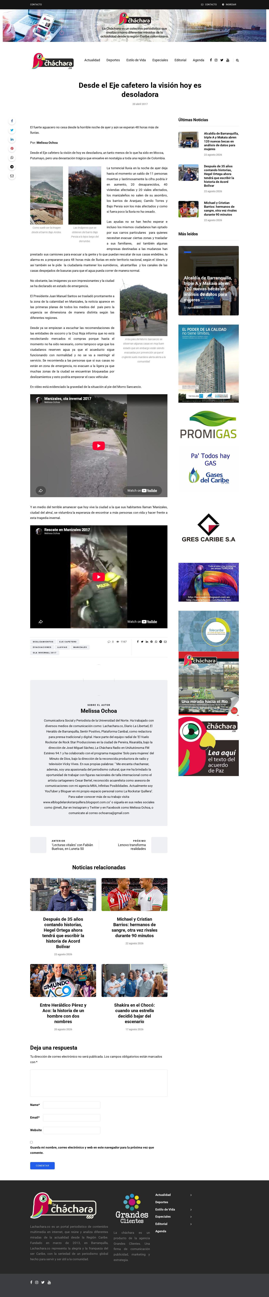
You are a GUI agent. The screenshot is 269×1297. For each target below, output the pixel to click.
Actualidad (92, 60)
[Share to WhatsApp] (12, 157)
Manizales (80, 647)
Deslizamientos (43, 642)
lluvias (62, 647)
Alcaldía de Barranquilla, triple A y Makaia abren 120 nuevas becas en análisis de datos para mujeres (221, 141)
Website (36, 1130)
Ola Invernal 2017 (45, 653)
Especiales (160, 60)
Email (35, 1117)
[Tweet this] (12, 130)
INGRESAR (231, 4)
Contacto (36, 4)
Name (35, 1105)
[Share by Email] (12, 176)
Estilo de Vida (136, 60)
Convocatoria (187, 252)
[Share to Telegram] (12, 166)
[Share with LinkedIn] (12, 139)
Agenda (198, 60)
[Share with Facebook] (12, 121)
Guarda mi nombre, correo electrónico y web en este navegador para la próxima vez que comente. (92, 1150)
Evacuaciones (42, 647)
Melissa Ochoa (99, 711)
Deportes (113, 60)
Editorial (180, 60)
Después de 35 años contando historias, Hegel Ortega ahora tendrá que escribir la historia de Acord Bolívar (219, 175)
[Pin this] (12, 148)
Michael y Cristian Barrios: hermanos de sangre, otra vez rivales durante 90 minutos (220, 208)
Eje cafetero (68, 642)
